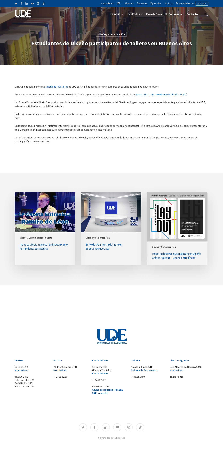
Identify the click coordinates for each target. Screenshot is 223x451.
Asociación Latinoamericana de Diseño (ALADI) (161, 94)
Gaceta (48, 237)
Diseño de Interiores (56, 86)
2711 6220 (61, 376)
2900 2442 (22, 376)
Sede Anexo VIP (100, 386)
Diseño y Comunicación (111, 34)
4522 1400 (139, 376)
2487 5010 (177, 376)
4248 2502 (100, 380)
